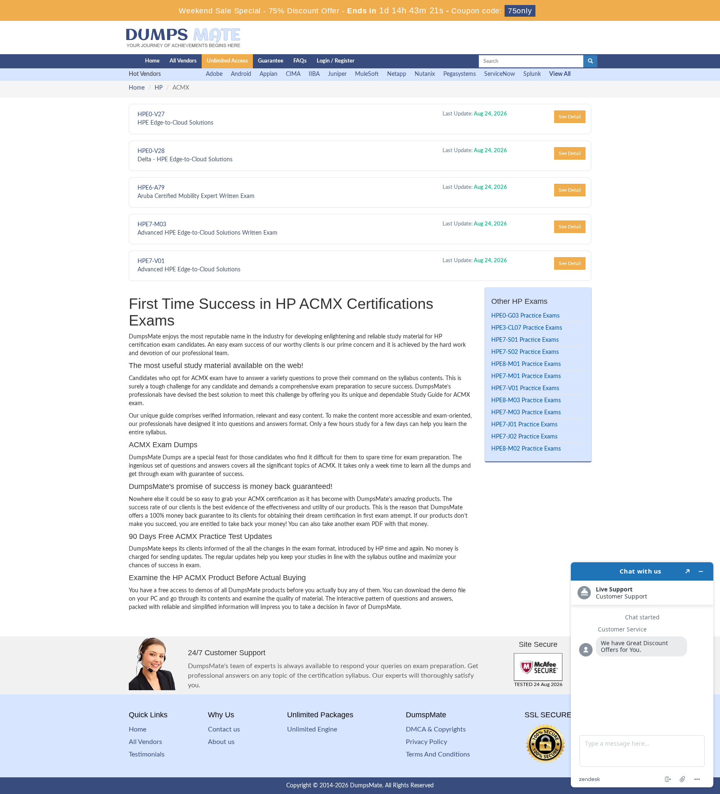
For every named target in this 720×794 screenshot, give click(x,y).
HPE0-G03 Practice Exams (525, 316)
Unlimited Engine (312, 729)
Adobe (214, 74)
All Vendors (183, 61)
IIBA (314, 74)
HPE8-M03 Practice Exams (526, 400)
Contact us (224, 729)
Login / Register (336, 61)
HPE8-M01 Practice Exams (526, 364)
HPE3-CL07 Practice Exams (526, 328)
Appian (269, 74)
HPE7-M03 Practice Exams (526, 413)
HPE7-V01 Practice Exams (525, 388)
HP (158, 88)
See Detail (570, 116)
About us (221, 742)
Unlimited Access (227, 61)
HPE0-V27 (151, 115)
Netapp (396, 74)
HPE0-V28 (151, 151)
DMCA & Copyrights (436, 729)
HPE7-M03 (152, 225)
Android (241, 74)
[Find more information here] (642, 675)
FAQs (300, 61)
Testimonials (147, 754)
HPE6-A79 (151, 188)
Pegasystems (459, 74)
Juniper (337, 74)
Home (152, 61)
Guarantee (270, 61)
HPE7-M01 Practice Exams (526, 376)
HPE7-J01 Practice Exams (524, 425)
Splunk (532, 74)
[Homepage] (117, 61)
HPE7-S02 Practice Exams (525, 352)
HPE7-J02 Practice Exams (524, 437)
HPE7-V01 (151, 261)
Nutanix (425, 74)
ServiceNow (499, 74)
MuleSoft (367, 74)
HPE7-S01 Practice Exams (525, 340)
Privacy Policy (426, 742)
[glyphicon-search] (590, 61)
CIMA (293, 74)
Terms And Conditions (438, 754)
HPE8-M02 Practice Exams (526, 449)
